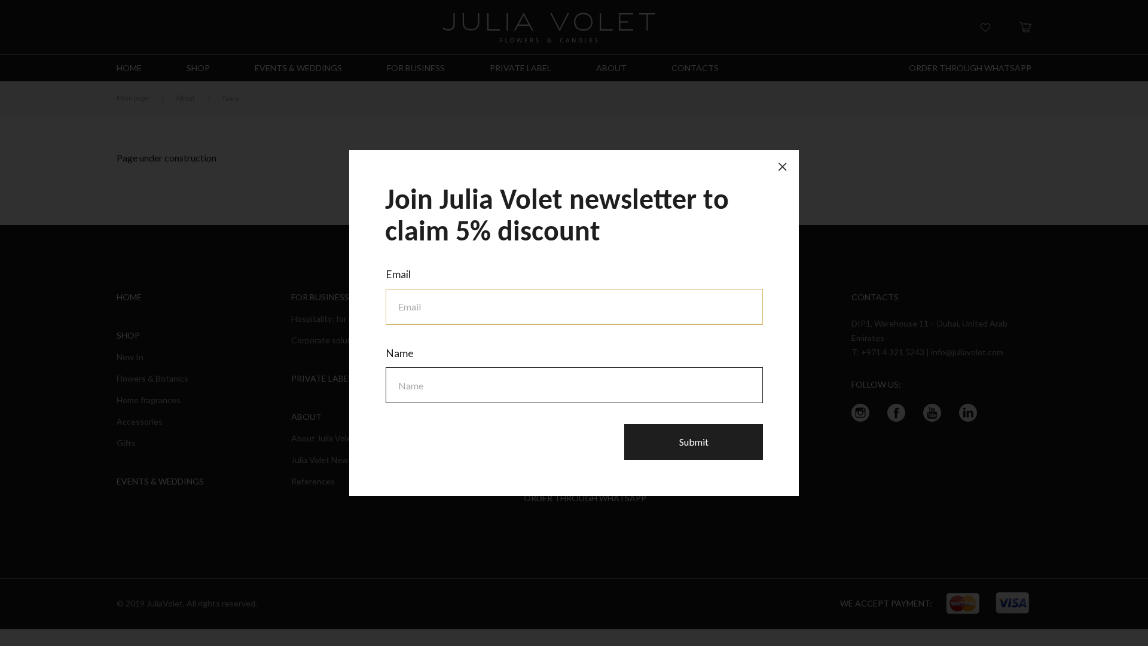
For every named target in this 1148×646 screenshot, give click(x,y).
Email (398, 274)
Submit (694, 441)
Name (400, 353)
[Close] (782, 166)
